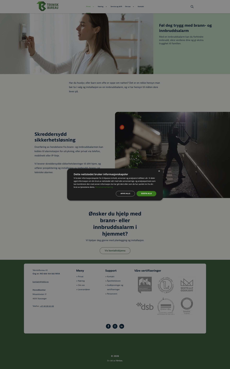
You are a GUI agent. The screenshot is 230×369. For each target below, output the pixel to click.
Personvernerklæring (104, 187)
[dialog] (115, 184)
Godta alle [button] (146, 193)
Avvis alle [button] (125, 193)
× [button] (159, 171)
